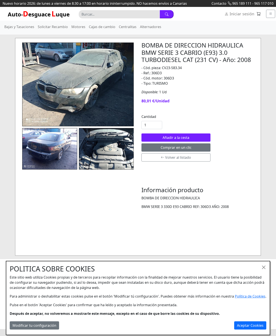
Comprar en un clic (176, 147)
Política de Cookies (250, 296)
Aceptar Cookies (250, 325)
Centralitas (127, 26)
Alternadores (150, 26)
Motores (78, 26)
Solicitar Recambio (53, 26)
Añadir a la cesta (176, 137)
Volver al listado (177, 157)
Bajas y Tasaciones (19, 26)
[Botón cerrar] (263, 267)
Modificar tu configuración (34, 325)
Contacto (219, 3)
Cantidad (148, 116)
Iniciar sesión (241, 13)
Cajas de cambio (102, 26)
